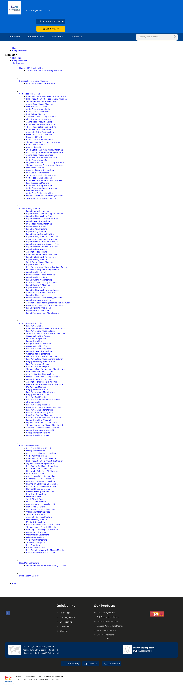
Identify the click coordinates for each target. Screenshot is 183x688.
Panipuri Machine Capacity (38, 435)
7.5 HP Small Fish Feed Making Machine (44, 70)
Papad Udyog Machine (36, 231)
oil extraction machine (36, 501)
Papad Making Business (37, 249)
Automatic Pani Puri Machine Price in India (45, 328)
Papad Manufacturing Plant (38, 300)
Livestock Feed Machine (36, 106)
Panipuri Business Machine (38, 343)
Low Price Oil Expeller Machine (40, 491)
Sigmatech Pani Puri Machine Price (41, 422)
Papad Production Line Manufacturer (42, 313)
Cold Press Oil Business (36, 456)
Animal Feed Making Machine (39, 104)
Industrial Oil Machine (36, 494)
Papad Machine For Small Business (42, 246)
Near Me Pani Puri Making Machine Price (44, 384)
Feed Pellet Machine (35, 167)
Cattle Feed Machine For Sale (39, 178)
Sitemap (63, 631)
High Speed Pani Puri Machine (39, 371)
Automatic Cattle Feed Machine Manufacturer (46, 96)
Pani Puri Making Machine (38, 404)
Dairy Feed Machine (35, 137)
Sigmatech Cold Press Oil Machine (41, 527)
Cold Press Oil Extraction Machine (41, 552)
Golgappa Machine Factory (38, 336)
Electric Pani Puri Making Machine (41, 356)
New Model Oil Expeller (36, 506)
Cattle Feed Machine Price (38, 160)
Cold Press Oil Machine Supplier (40, 476)
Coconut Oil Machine (35, 547)
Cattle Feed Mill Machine (30, 93)
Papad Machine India (35, 264)
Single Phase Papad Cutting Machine (42, 269)
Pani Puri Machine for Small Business (43, 399)
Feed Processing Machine (37, 183)
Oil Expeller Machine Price (38, 512)
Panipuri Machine (34, 341)
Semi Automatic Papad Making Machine (44, 297)
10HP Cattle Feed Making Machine (41, 198)
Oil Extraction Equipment (37, 534)
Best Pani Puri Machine (36, 397)
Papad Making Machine (29, 208)
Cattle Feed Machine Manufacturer (42, 157)
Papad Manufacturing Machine (40, 234)
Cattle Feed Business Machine (39, 193)
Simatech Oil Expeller (35, 542)
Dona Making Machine (29, 575)
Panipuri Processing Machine (39, 351)
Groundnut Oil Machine (37, 532)
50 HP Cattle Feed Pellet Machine (41, 175)
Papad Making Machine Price (39, 216)
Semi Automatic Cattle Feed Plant (41, 101)
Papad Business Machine (37, 310)
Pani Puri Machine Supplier (38, 348)
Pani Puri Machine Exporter (38, 366)
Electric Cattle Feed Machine (39, 119)
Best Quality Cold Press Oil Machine (42, 466)
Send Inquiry (52, 28)
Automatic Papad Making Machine (41, 254)
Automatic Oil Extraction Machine (41, 458)
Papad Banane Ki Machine (38, 285)
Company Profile (35, 36)
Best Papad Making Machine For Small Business (47, 267)
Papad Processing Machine (38, 221)
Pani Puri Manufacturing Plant (39, 412)
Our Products (58, 36)
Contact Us (76, 36)
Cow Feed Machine (34, 147)
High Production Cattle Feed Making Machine (46, 99)
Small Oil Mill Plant (34, 499)
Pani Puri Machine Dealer (37, 364)
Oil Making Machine (35, 537)
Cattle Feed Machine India (38, 109)
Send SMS (93, 663)
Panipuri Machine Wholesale (39, 420)
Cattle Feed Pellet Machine (38, 111)
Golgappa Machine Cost (37, 346)
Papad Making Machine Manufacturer (43, 290)
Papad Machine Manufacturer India (42, 218)
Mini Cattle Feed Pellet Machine (40, 83)
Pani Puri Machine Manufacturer (41, 392)
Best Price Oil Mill (34, 545)
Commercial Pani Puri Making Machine (43, 407)
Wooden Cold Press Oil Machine (40, 509)
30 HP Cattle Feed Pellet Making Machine (44, 150)
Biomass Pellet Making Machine (33, 81)
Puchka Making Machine (37, 338)
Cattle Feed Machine (35, 144)
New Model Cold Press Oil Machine (42, 471)
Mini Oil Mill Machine (36, 473)
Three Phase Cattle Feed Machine (41, 127)
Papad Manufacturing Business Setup (43, 244)
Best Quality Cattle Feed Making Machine (44, 152)
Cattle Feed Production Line (38, 129)
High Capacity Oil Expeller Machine (42, 529)
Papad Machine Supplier (37, 272)
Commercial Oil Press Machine (40, 478)
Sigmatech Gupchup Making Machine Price (45, 425)
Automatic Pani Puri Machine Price (41, 382)
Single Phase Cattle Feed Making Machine (45, 162)
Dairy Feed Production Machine (40, 170)
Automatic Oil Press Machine (39, 517)
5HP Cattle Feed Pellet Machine (40, 134)
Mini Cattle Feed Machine (37, 172)
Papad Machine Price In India (39, 308)
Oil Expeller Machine (35, 450)
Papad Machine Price (35, 287)
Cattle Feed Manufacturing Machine (42, 188)
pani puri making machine (31, 323)
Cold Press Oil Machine (29, 445)
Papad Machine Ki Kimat (37, 226)
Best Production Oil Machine (39, 468)
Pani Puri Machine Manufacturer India (43, 417)
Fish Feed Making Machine (31, 68)
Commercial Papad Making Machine (42, 239)
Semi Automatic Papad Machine (40, 274)
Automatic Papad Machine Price (40, 292)
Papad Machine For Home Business (42, 241)
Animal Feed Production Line (39, 121)
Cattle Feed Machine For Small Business (44, 180)
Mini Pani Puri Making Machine (40, 374)
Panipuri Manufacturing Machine (41, 430)
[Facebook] (8, 614)
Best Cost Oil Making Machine (39, 448)
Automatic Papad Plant (36, 252)
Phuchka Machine (34, 402)
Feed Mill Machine (34, 190)
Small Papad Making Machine (39, 262)
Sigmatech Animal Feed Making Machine (44, 165)
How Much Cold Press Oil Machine (41, 504)
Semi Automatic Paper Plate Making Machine (46, 565)
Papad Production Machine (38, 211)
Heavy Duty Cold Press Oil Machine (42, 484)
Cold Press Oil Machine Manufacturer (43, 524)
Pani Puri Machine (34, 325)
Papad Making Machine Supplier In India (44, 213)
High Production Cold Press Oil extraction (44, 461)
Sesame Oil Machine (35, 514)
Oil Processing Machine (36, 519)
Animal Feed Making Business (39, 155)
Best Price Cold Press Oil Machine (41, 453)
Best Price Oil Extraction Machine (41, 486)
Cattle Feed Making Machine (39, 185)
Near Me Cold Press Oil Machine (40, 481)
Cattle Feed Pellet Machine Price (40, 124)
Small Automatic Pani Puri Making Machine (45, 333)
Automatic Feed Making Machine (41, 116)
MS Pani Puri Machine (36, 387)
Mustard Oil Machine (35, 522)
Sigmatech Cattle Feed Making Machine (44, 142)
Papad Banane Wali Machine (39, 280)
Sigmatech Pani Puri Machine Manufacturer (46, 369)
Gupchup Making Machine (38, 354)
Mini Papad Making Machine (39, 223)
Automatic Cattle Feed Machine (40, 132)
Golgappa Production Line (37, 394)
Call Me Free (114, 663)
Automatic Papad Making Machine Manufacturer (48, 302)
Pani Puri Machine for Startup (39, 410)
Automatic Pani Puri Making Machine (42, 427)
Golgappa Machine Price (37, 389)
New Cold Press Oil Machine (39, 489)
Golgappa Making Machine (38, 432)
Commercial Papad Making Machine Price (45, 305)
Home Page (14, 36)
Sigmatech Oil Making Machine (40, 463)
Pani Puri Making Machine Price (40, 331)
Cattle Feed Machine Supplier (39, 139)
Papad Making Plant (35, 295)
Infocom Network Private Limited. (50, 679)
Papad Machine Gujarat (36, 277)
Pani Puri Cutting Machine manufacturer (44, 359)
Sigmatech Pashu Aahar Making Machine (44, 195)
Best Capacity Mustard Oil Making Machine (45, 550)
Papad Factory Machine (36, 229)
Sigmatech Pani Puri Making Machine (43, 376)
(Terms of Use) (57, 676)
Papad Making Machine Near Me (41, 257)
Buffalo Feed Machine (36, 114)
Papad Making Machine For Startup (42, 236)
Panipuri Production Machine (39, 379)
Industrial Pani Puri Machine (39, 415)
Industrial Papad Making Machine (41, 282)
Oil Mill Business (33, 496)
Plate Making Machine (29, 563)
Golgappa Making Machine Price (40, 361)
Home (15, 48)
